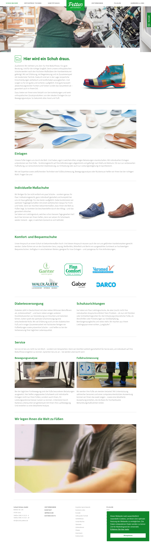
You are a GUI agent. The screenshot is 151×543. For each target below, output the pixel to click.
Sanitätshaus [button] (54, 3)
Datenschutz (50, 516)
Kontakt (149, 18)
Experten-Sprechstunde (83, 507)
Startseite (78, 524)
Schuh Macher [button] (12, 3)
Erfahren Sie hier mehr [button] (119, 529)
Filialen (117, 3)
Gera (107, 510)
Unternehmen (97, 3)
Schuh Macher (80, 522)
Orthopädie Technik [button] (32, 3)
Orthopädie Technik (82, 516)
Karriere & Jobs (137, 3)
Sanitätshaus (79, 519)
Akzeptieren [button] (128, 535)
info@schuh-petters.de (21, 521)
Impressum (49, 513)
